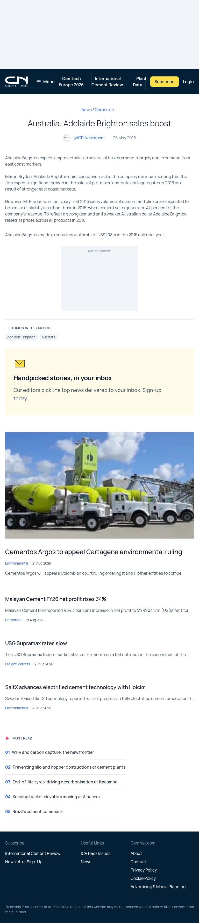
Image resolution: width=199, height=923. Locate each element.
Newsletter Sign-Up (23, 862)
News (86, 110)
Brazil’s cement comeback (37, 811)
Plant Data (140, 82)
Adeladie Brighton (21, 337)
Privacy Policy (144, 870)
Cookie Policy (143, 878)
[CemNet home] (16, 81)
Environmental (16, 563)
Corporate (104, 110)
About (136, 853)
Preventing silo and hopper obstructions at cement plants (69, 767)
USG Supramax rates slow (36, 643)
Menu (49, 81)
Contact (138, 862)
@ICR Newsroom (89, 138)
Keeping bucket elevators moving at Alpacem (56, 797)
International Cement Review (107, 82)
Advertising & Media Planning (158, 886)
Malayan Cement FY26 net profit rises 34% (55, 599)
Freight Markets (17, 664)
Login (188, 81)
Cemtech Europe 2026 (71, 82)
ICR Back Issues (95, 853)
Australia (48, 337)
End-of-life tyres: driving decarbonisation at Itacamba (64, 782)
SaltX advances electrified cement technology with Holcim (75, 687)
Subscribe (164, 81)
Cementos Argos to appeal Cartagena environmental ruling (93, 551)
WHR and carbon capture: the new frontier (53, 752)
